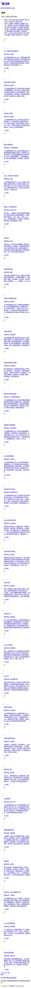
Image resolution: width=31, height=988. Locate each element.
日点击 (24, 33)
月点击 (15, 33)
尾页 (2, 974)
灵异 (17, 21)
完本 (7, 8)
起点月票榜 (17, 31)
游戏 (8, 21)
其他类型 (26, 27)
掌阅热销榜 (10, 31)
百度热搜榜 (13, 29)
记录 (13, 8)
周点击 (19, 33)
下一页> (7, 972)
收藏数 (8, 35)
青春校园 (21, 25)
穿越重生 (17, 23)
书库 (4, 8)
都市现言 (10, 25)
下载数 (13, 35)
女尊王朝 (20, 27)
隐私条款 (8, 977)
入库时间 (25, 35)
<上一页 (3, 972)
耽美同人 (14, 27)
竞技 (11, 21)
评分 (21, 35)
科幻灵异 (9, 27)
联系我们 (14, 977)
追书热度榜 (20, 29)
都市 (22, 19)
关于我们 (3, 977)
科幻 (14, 21)
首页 (2, 8)
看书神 (12, 986)
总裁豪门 (11, 23)
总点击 (11, 33)
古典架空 (22, 23)
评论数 (17, 35)
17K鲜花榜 (24, 31)
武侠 (16, 19)
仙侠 (19, 19)
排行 (10, 8)
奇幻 (13, 19)
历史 (26, 19)
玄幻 (10, 19)
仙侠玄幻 (16, 25)
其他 (20, 21)
